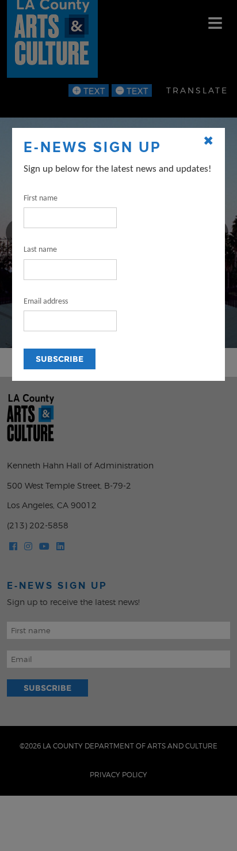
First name (41, 198)
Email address (46, 301)
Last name (40, 249)
